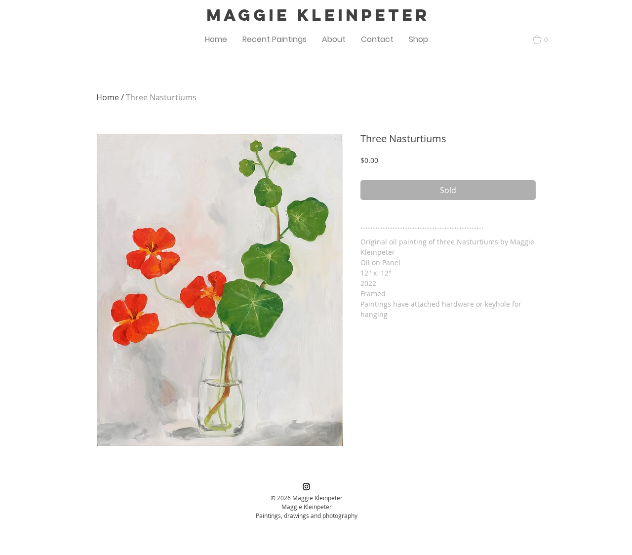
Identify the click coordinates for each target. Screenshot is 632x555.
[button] (274, 39)
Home (107, 97)
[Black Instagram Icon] (306, 486)
